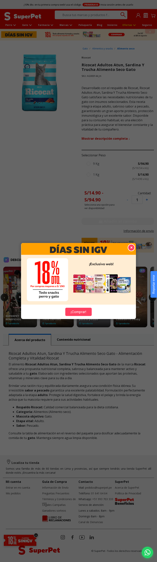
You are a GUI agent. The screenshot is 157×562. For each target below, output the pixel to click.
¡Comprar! (78, 312)
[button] (147, 552)
